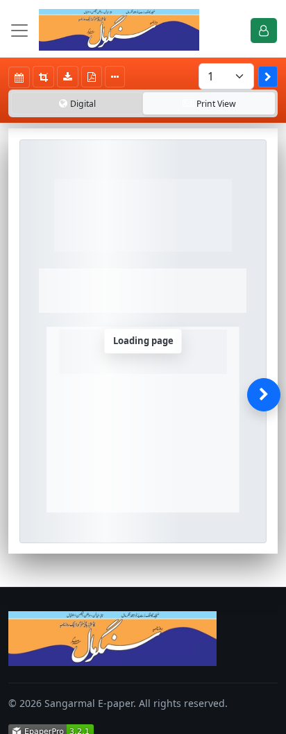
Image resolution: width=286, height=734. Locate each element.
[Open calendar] (19, 77)
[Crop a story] (43, 76)
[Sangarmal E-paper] (119, 30)
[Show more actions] (115, 76)
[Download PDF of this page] (91, 76)
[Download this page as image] (67, 76)
